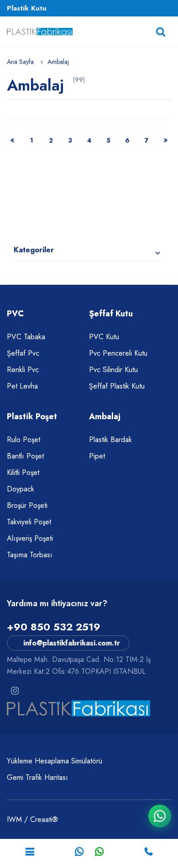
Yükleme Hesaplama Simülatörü (54, 761)
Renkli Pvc (23, 369)
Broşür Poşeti (27, 505)
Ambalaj (58, 61)
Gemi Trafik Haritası (37, 777)
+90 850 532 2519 (53, 626)
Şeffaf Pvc (23, 353)
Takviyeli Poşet (29, 522)
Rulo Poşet (23, 439)
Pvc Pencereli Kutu (118, 353)
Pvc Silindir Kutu (113, 369)
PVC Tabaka (26, 336)
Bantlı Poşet (25, 456)
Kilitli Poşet (23, 472)
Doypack (20, 489)
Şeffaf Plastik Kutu (117, 386)
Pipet (97, 456)
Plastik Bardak (110, 439)
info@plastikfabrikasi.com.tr (71, 643)
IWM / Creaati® (32, 819)
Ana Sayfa (20, 61)
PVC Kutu (104, 336)
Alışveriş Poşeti (30, 538)
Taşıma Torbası (29, 554)
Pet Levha (22, 386)
